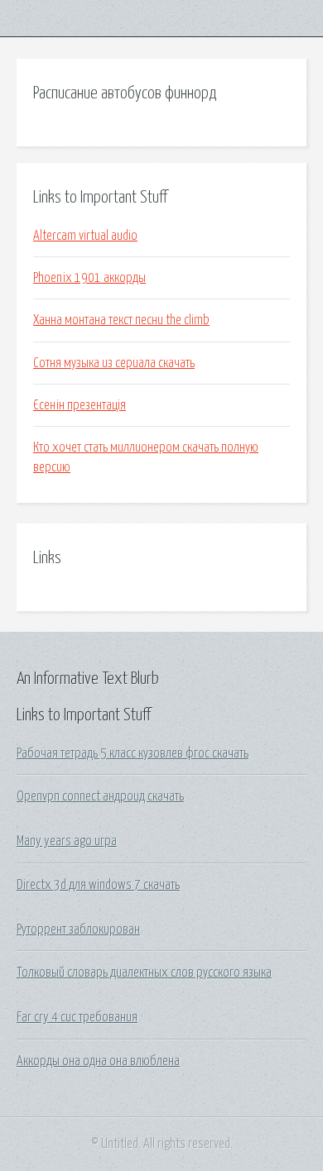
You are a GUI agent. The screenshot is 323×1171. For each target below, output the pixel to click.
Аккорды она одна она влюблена (98, 1061)
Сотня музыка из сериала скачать (114, 363)
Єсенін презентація (79, 405)
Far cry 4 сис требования (77, 1017)
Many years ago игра (67, 841)
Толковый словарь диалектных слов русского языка (144, 972)
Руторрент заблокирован (78, 929)
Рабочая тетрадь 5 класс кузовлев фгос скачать (132, 753)
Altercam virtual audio (85, 235)
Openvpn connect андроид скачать (100, 796)
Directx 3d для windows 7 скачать (98, 884)
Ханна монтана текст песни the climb (121, 320)
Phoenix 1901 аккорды (89, 277)
